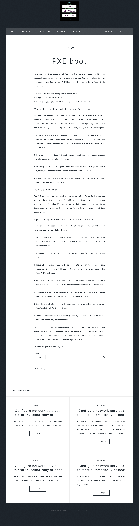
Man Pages (78, 32)
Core (11, 32)
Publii (86, 511)
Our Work (94, 32)
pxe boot (40, 357)
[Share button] (104, 356)
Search (108, 32)
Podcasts (61, 32)
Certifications (43, 32)
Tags (121, 32)
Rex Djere (39, 368)
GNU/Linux (25, 32)
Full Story (38, 433)
